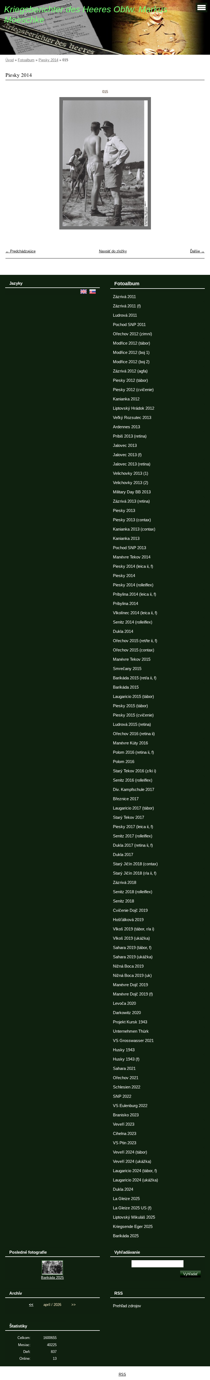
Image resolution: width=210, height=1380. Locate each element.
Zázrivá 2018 (124, 882)
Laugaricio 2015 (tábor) (133, 696)
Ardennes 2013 (126, 427)
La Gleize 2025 (126, 1198)
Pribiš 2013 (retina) (130, 436)
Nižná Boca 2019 (128, 966)
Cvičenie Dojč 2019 (130, 910)
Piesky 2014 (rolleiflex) (133, 585)
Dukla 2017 (123, 854)
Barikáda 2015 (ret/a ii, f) (134, 678)
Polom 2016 (123, 761)
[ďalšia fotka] (195, 163)
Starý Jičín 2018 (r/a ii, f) (134, 873)
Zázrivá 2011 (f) (127, 306)
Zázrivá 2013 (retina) (131, 501)
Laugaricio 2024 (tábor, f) (135, 1171)
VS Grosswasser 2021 (133, 1040)
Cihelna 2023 (124, 1133)
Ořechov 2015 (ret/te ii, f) (135, 641)
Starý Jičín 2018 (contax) (135, 864)
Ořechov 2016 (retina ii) (134, 734)
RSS (122, 1374)
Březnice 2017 (126, 799)
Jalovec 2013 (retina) (131, 464)
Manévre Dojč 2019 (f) (133, 994)
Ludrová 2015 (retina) (132, 724)
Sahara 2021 (124, 1068)
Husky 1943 (124, 1050)
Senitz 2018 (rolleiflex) (132, 892)
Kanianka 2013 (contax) (134, 529)
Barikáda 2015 (126, 687)
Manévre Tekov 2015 (131, 659)
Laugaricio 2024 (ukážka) (135, 1180)
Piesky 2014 (48, 60)
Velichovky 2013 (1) (130, 473)
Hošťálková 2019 (128, 920)
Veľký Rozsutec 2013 (132, 417)
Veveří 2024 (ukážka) (132, 1161)
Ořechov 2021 (125, 1078)
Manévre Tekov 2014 (131, 557)
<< (31, 1305)
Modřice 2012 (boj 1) (131, 352)
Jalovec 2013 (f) (127, 455)
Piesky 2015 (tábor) (130, 706)
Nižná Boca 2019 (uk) (132, 975)
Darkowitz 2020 (127, 1013)
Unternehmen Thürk (131, 1031)
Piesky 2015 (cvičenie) (133, 715)
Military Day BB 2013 (132, 492)
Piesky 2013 (124, 510)
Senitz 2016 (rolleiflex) (132, 780)
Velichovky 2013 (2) (130, 483)
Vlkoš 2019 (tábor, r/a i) (133, 929)
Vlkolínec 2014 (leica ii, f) (135, 613)
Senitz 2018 (123, 901)
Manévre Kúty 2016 (130, 743)
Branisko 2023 (126, 1115)
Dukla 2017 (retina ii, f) (133, 845)
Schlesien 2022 (126, 1087)
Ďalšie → (197, 251)
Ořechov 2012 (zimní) (132, 334)
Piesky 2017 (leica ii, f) (133, 827)
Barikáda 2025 (126, 1236)
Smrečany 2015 (127, 668)
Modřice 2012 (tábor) (131, 343)
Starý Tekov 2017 (128, 817)
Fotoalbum (26, 60)
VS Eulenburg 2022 (130, 1106)
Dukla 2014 (123, 631)
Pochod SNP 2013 (129, 548)
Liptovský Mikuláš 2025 (134, 1217)
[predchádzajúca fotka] (14, 163)
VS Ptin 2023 (124, 1143)
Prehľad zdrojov (127, 1306)
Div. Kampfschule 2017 (133, 789)
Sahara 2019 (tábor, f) (132, 947)
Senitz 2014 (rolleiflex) (132, 622)
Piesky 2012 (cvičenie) (133, 390)
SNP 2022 (122, 1096)
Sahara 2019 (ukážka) (133, 957)
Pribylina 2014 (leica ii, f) (134, 594)
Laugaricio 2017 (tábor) (133, 808)
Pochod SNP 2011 (129, 324)
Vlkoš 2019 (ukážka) (131, 938)
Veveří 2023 (123, 1124)
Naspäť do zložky (113, 251)
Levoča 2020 (124, 1003)
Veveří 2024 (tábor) (130, 1152)
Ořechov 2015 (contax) (133, 650)
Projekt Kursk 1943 (130, 1022)
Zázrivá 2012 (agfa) (130, 371)
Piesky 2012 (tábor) (130, 380)
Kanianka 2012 (126, 399)
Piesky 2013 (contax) (132, 520)
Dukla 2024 (123, 1189)
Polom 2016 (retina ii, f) (133, 752)
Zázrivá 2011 (124, 297)
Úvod (9, 60)
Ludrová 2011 (125, 315)
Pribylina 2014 (125, 603)
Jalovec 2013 (125, 445)
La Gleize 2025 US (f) (132, 1208)
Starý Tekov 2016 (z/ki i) (134, 771)
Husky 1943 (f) (126, 1059)
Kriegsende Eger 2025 (133, 1226)
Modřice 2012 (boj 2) (131, 362)
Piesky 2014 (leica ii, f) (133, 566)
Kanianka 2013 (126, 538)
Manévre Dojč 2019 (130, 985)
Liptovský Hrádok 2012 (133, 408)
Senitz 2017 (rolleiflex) (132, 836)
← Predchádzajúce (20, 251)
